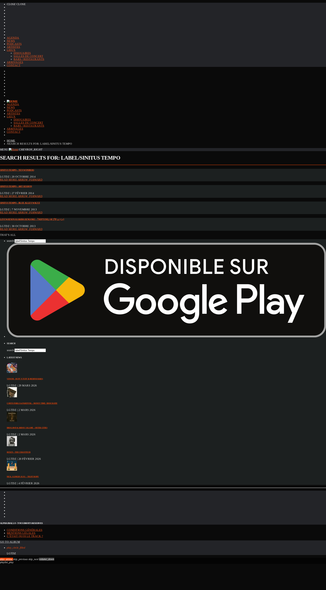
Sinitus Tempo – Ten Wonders (17, 170)
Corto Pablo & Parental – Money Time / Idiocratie (32, 403)
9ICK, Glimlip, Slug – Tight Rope (23, 477)
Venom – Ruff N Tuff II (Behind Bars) (25, 379)
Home (11, 140)
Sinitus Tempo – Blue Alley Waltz (20, 203)
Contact (13, 65)
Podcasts (14, 43)
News (11, 40)
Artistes (13, 47)
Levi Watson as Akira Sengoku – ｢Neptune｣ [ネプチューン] (32, 219)
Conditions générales (24, 530)
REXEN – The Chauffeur (18, 452)
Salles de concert (28, 56)
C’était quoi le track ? (25, 536)
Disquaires (22, 53)
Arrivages (15, 62)
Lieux (11, 50)
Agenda (13, 37)
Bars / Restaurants (29, 59)
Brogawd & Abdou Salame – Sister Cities (27, 428)
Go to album (10, 541)
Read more (21, 179)
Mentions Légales (21, 533)
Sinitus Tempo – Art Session (16, 186)
